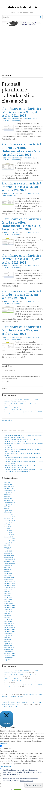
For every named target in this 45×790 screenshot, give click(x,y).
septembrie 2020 (9, 587)
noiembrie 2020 (9, 583)
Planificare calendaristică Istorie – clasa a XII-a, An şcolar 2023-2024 (21, 259)
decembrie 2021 (9, 559)
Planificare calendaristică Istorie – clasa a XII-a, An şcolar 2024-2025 (21, 112)
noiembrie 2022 (9, 539)
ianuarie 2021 (8, 579)
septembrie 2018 (9, 633)
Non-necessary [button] (6, 766)
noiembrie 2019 (9, 605)
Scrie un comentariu (11, 121)
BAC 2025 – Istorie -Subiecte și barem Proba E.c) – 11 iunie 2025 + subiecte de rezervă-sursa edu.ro (23, 470)
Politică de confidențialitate (15, 702)
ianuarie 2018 (8, 649)
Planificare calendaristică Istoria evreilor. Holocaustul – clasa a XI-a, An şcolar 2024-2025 (21, 149)
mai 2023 (7, 529)
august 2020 (8, 589)
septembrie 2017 (9, 658)
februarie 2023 (9, 535)
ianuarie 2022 (8, 557)
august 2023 (8, 523)
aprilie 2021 (8, 573)
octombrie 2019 (9, 607)
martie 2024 (8, 513)
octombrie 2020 (9, 585)
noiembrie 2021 (9, 561)
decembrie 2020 (9, 581)
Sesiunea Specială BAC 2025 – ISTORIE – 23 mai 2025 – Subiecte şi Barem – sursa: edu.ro (21, 466)
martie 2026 (8, 484)
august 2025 (8, 492)
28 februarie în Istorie (11, 408)
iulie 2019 (7, 613)
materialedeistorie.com (12, 697)
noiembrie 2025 (9, 488)
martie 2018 (8, 646)
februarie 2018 (9, 647)
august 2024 (8, 505)
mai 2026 (7, 482)
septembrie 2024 (9, 503)
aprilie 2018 (8, 643)
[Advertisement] (22, 49)
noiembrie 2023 (9, 519)
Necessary (5, 748)
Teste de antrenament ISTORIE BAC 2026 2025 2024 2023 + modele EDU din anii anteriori (23, 436)
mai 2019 (7, 617)
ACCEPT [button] (17, 789)
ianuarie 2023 (8, 537)
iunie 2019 (7, 615)
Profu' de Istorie (12, 119)
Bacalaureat (8, 447)
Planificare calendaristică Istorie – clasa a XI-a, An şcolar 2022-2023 (21, 330)
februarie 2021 (9, 577)
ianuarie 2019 (8, 625)
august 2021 (8, 565)
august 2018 (8, 635)
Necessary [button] (4, 743)
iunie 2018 (7, 639)
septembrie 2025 (9, 490)
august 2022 (8, 543)
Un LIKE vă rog (7, 420)
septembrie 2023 (9, 521)
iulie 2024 (7, 507)
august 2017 (8, 660)
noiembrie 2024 (9, 500)
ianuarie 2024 (8, 515)
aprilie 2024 (8, 511)
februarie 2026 (9, 486)
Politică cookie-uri (26, 781)
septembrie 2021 (9, 563)
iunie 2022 (7, 547)
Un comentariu (8, 195)
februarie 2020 (9, 601)
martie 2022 (8, 553)
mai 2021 (7, 571)
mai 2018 (7, 641)
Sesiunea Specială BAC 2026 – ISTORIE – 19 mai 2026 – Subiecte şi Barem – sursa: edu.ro (21, 401)
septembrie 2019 (9, 609)
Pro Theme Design (9, 706)
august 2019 (8, 611)
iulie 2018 (7, 637)
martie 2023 (8, 533)
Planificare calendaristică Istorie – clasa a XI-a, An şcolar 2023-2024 (21, 294)
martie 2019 (8, 621)
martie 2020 (8, 599)
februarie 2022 (9, 555)
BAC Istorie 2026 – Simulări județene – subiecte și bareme (23, 410)
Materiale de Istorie (22, 7)
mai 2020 (7, 595)
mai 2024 (7, 509)
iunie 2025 (7, 495)
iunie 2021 (7, 569)
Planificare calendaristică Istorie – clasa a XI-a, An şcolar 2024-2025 (21, 186)
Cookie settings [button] (7, 789)
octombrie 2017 (9, 656)
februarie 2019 (9, 623)
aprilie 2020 (8, 597)
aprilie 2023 (8, 531)
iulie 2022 (7, 545)
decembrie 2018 (9, 627)
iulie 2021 (7, 567)
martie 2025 (8, 498)
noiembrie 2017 (9, 654)
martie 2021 (8, 575)
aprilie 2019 (8, 619)
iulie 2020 (7, 591)
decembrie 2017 (9, 652)
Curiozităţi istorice (33, 695)
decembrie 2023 (9, 517)
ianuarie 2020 (8, 603)
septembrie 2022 (9, 541)
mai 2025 (7, 497)
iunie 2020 (7, 593)
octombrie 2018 (9, 631)
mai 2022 (7, 549)
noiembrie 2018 (9, 629)
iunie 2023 (7, 527)
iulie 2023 (7, 525)
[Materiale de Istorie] (22, 23)
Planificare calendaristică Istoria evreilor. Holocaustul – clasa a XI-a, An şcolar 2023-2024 (21, 224)
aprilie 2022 (8, 551)
